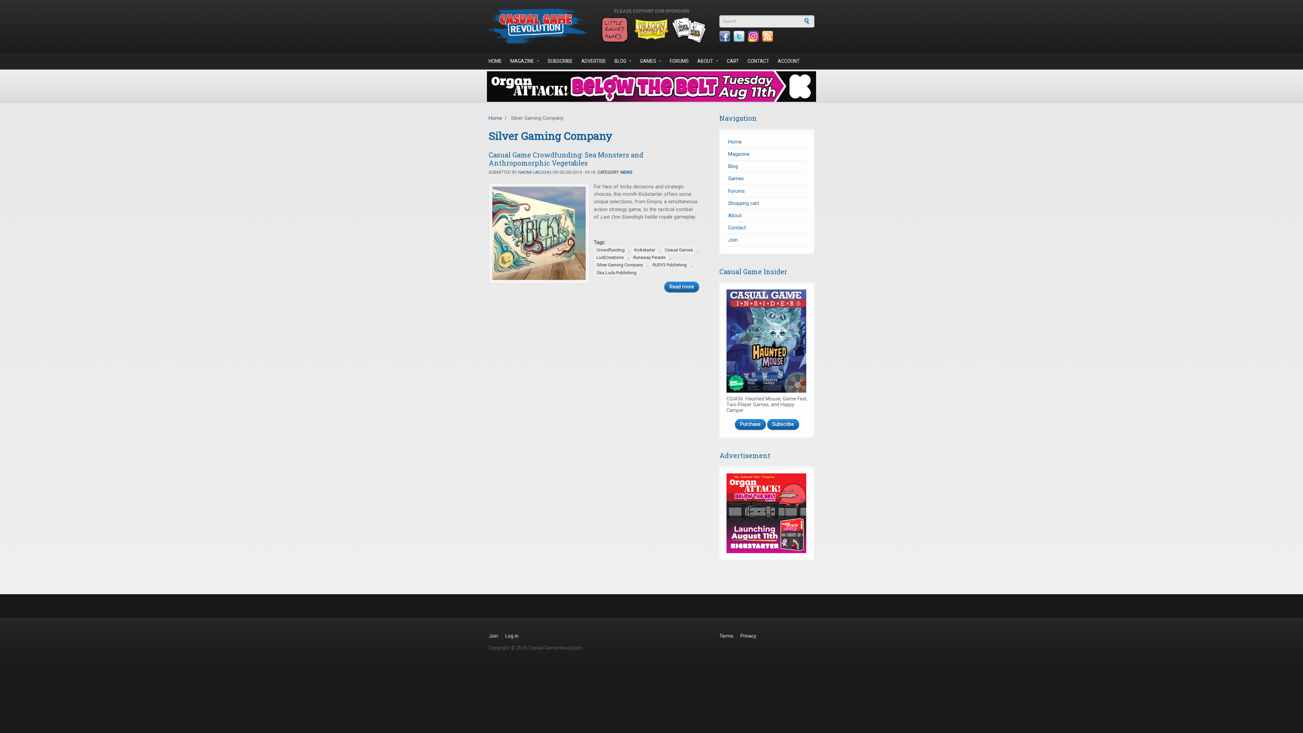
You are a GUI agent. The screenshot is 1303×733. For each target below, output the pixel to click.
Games (648, 61)
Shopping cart (743, 203)
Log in (511, 636)
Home (495, 61)
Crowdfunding (611, 249)
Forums (679, 61)
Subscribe (560, 61)
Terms (726, 636)
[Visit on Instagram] (753, 36)
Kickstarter (644, 249)
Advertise (593, 61)
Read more (681, 287)
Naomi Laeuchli (534, 172)
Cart (733, 61)
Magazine (522, 61)
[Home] (539, 25)
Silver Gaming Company (620, 264)
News (626, 172)
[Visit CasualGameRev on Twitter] (739, 36)
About (705, 61)
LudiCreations (610, 257)
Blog (620, 61)
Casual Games (679, 249)
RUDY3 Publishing (670, 264)
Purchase (750, 424)
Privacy (748, 636)
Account (789, 61)
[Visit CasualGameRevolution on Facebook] (724, 36)
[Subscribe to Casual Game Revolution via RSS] (767, 36)
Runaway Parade (649, 257)
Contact (758, 61)
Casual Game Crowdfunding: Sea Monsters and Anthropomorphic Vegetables (566, 158)
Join (733, 240)
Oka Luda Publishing (617, 272)
